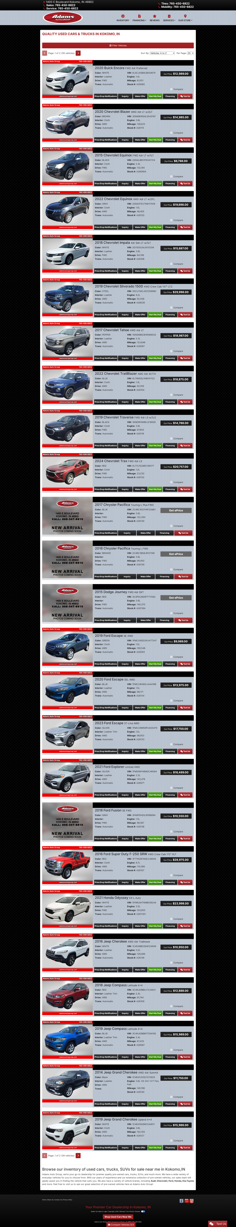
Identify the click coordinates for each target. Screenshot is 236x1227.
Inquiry (125, 96)
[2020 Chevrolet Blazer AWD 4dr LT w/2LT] (67, 122)
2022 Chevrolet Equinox (125, 199)
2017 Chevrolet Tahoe (119, 330)
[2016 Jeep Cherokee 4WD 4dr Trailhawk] (67, 952)
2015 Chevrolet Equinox (124, 155)
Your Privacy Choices (133, 1211)
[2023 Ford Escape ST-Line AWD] (67, 734)
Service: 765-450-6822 (62, 8)
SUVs (140, 1174)
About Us (50, 1200)
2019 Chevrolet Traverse (125, 417)
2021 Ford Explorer (117, 767)
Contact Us (58, 1200)
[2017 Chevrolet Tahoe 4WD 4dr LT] (67, 340)
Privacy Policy (67, 1200)
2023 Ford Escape (117, 723)
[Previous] (44, 53)
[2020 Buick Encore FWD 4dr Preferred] (67, 78)
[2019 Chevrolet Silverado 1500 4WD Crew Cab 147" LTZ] (67, 297)
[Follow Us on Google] (192, 1201)
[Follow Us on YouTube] (186, 1201)
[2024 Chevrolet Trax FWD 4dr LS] (67, 471)
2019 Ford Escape (114, 636)
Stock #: (131, 84)
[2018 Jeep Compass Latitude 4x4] (67, 996)
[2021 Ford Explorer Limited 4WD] (67, 777)
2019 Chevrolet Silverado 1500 (133, 286)
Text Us (186, 96)
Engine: (131, 76)
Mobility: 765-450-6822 (177, 6)
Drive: (98, 80)
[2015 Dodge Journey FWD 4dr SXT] (67, 602)
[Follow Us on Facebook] (181, 1201)
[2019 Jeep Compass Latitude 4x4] (67, 1039)
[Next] (78, 53)
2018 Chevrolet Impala (123, 243)
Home (44, 1200)
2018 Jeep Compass (119, 985)
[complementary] (228, 1219)
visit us (69, 1184)
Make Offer (140, 96)
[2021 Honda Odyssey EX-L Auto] (67, 908)
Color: (98, 72)
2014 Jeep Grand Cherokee (126, 1072)
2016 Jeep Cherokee (122, 941)
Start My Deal (155, 96)
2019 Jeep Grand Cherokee (123, 1119)
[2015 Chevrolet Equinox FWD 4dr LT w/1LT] (67, 166)
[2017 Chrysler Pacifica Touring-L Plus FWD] (67, 515)
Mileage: (131, 80)
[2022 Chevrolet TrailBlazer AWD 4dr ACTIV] (67, 384)
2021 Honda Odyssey (118, 898)
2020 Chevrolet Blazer (124, 112)
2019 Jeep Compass (119, 1029)
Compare (178, 89)
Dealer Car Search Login (99, 1211)
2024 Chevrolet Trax (118, 461)
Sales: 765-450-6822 (60, 5)
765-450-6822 (137, 1222)
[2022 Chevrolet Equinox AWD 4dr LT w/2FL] (67, 209)
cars (127, 1174)
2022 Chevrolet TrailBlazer (125, 374)
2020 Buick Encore (121, 68)
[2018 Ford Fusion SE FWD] (67, 821)
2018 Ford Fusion (113, 810)
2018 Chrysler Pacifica (121, 548)
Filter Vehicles (119, 45)
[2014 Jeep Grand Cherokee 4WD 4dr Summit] (67, 1083)
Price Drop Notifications (106, 96)
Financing (170, 96)
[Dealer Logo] (63, 18)
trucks (133, 1174)
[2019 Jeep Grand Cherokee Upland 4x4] (67, 1130)
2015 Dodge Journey (119, 592)
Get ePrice (176, 510)
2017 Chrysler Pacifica (124, 505)
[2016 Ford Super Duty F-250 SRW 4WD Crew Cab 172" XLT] (67, 864)
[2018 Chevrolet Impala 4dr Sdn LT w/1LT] (67, 253)
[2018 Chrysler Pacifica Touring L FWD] (67, 559)
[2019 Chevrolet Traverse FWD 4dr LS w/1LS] (67, 428)
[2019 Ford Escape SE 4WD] (67, 646)
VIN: (129, 72)
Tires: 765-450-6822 (175, 3)
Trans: (98, 84)
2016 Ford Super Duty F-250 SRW (135, 854)
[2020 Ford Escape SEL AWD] (67, 690)
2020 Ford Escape (115, 679)
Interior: (99, 76)
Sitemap (122, 1211)
